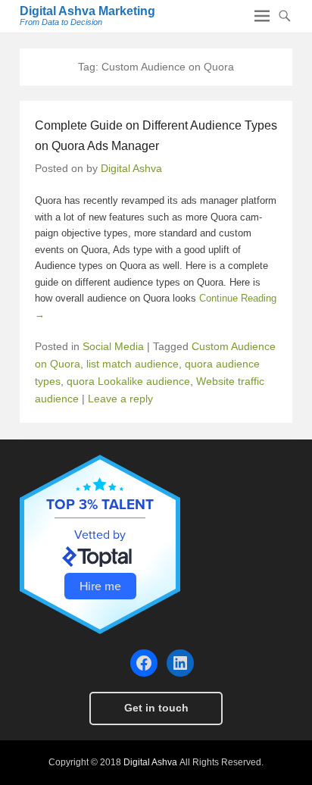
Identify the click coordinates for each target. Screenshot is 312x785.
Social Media (113, 346)
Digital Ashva (131, 168)
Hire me (100, 585)
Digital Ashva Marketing (87, 11)
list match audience (132, 364)
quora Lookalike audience (128, 381)
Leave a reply (120, 398)
